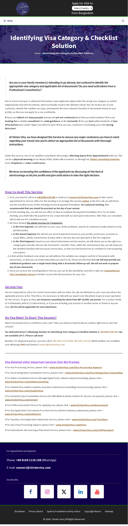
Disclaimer (20, 511)
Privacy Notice (36, 511)
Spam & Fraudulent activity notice (63, 511)
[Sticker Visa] (22, 7)
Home (37, 53)
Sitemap (109, 511)
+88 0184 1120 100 (61, 340)
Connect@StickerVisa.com (51, 344)
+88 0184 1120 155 (109, 331)
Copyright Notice (92, 511)
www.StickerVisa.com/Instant (21, 399)
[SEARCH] (123, 21)
